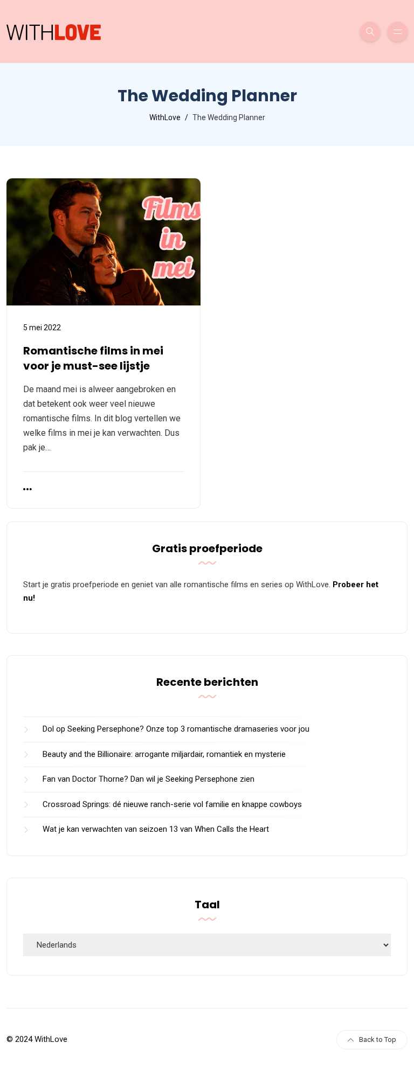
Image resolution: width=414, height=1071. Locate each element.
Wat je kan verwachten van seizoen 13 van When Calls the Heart (156, 829)
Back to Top (377, 1039)
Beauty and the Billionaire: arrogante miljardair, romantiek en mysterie (164, 754)
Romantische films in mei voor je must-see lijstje (93, 358)
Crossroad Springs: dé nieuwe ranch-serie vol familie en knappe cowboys (172, 804)
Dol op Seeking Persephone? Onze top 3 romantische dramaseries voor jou (176, 729)
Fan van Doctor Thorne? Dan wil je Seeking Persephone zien (148, 779)
